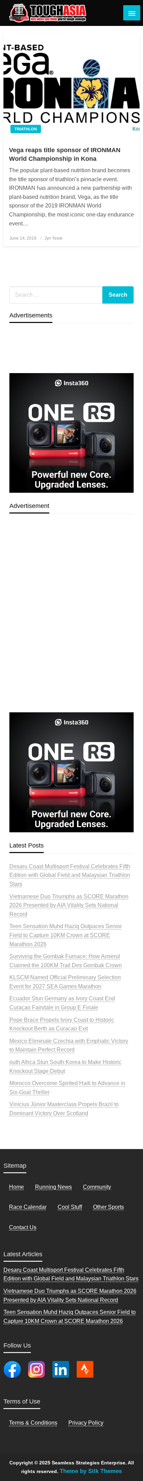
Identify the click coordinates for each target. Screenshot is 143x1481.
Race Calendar (28, 1207)
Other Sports (108, 1207)
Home (16, 1187)
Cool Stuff (70, 1207)
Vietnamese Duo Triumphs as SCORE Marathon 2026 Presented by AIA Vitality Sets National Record (68, 905)
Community (97, 1187)
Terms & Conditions (33, 1423)
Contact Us (22, 1227)
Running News (53, 1187)
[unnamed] (71, 432)
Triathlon (26, 129)
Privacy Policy (85, 1423)
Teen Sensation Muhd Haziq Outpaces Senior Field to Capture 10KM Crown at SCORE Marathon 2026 (65, 935)
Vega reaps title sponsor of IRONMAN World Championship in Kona (64, 154)
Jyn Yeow (53, 238)
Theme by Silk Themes (91, 1471)
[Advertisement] (71, 629)
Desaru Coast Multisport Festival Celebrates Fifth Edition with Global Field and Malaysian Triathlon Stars (69, 875)
